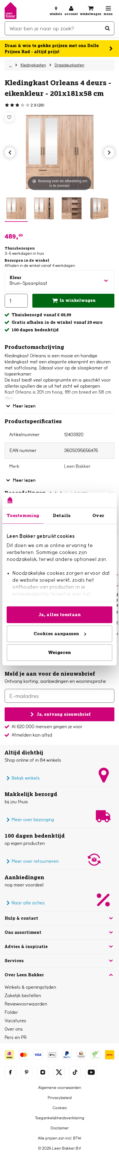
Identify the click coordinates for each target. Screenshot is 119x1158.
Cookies (60, 1107)
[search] (59, 28)
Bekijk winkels (26, 778)
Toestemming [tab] (23, 515)
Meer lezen (24, 406)
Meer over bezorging (33, 819)
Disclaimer (60, 1128)
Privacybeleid (60, 1097)
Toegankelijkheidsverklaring (59, 1118)
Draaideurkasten (69, 65)
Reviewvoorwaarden (26, 1004)
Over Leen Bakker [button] (24, 975)
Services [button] (14, 960)
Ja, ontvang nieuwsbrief (63, 714)
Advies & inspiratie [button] (26, 946)
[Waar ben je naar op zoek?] (107, 28)
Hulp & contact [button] (21, 918)
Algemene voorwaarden (59, 1087)
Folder (11, 1012)
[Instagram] (43, 1072)
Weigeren (59, 652)
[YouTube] (91, 1072)
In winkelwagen (78, 300)
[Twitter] (59, 1072)
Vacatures (15, 1020)
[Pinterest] (26, 1072)
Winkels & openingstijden (30, 987)
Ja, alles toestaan (59, 614)
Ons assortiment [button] (23, 932)
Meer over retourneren (35, 861)
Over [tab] (98, 515)
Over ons (14, 1029)
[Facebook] (10, 1072)
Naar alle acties (28, 903)
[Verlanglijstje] (9, 117)
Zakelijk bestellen (23, 995)
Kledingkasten (33, 65)
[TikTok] (75, 1072)
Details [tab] (61, 515)
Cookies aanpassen (56, 633)
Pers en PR (16, 1037)
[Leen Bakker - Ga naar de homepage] (10, 10)
